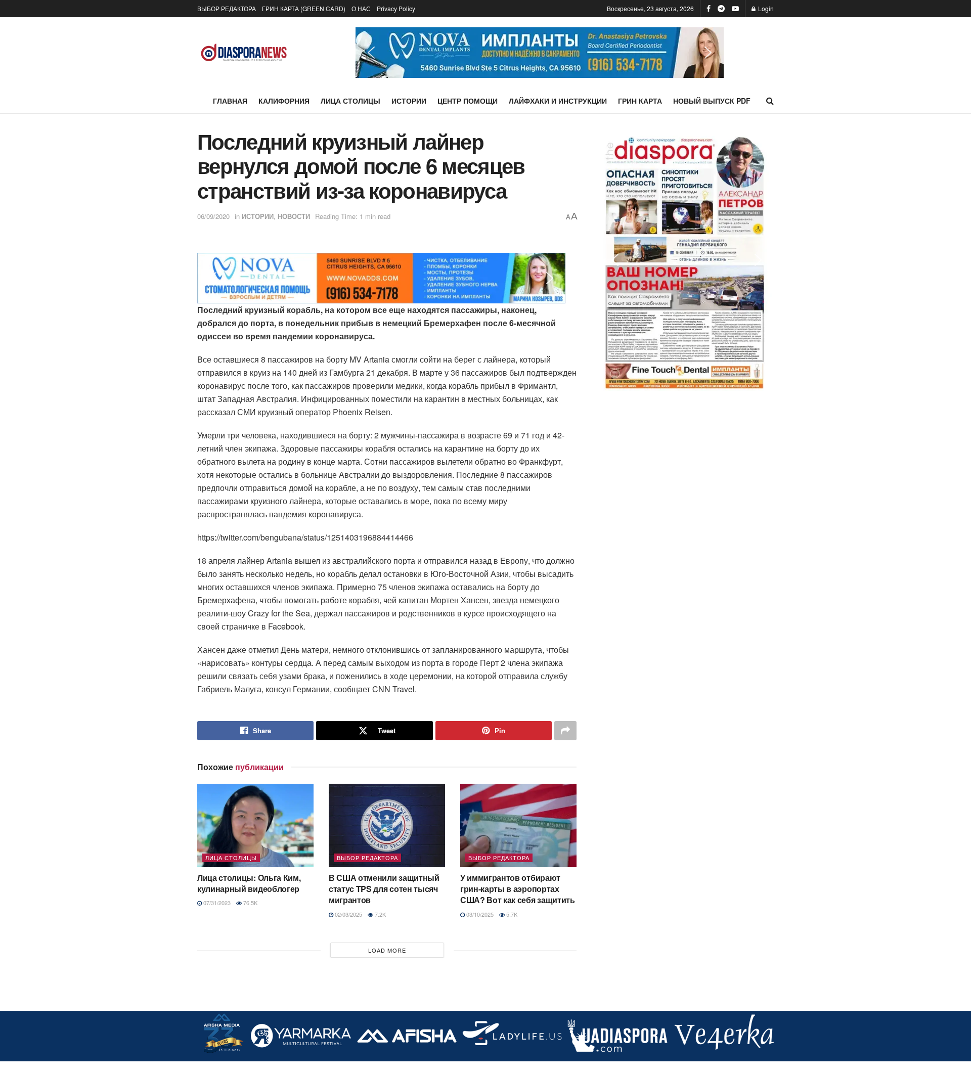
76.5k (249, 903)
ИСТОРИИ (408, 101)
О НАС (361, 8)
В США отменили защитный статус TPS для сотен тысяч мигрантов (384, 889)
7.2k (379, 914)
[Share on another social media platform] (565, 730)
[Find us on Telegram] (721, 8)
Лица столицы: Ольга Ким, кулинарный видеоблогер (248, 883)
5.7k (511, 914)
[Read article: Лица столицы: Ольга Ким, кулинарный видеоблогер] (255, 825)
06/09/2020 (213, 216)
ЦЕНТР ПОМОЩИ (467, 101)
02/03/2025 (347, 914)
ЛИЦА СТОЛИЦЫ (350, 101)
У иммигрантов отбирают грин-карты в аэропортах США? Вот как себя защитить (517, 889)
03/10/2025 (479, 914)
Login (765, 8)
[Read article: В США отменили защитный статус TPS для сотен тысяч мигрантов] (387, 825)
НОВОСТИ (294, 216)
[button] (540, 52)
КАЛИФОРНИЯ (284, 101)
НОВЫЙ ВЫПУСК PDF (712, 101)
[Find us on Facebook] (709, 8)
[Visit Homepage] (244, 52)
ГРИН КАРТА (640, 101)
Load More (387, 950)
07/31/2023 (216, 903)
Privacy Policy (396, 8)
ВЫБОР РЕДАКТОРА (226, 8)
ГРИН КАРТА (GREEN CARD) (303, 8)
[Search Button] (770, 100)
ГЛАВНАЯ (230, 101)
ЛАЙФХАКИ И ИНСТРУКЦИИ (558, 101)
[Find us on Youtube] (735, 8)
